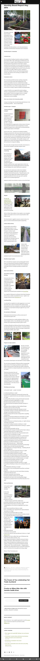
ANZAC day (6, 568)
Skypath (5, 570)
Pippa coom (26, 569)
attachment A (18, 297)
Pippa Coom (7, 567)
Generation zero (7, 569)
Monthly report (18, 567)
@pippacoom (6, 623)
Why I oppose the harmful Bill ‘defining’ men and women (17, 633)
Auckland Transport (17, 568)
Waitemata (9, 570)
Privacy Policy (22, 655)
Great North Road (21, 569)
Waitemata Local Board (25, 567)
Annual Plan (25, 291)
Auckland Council (11, 568)
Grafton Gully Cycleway (14, 569)
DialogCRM (12, 655)
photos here (6, 534)
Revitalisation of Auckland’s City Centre (13, 640)
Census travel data (24, 568)
